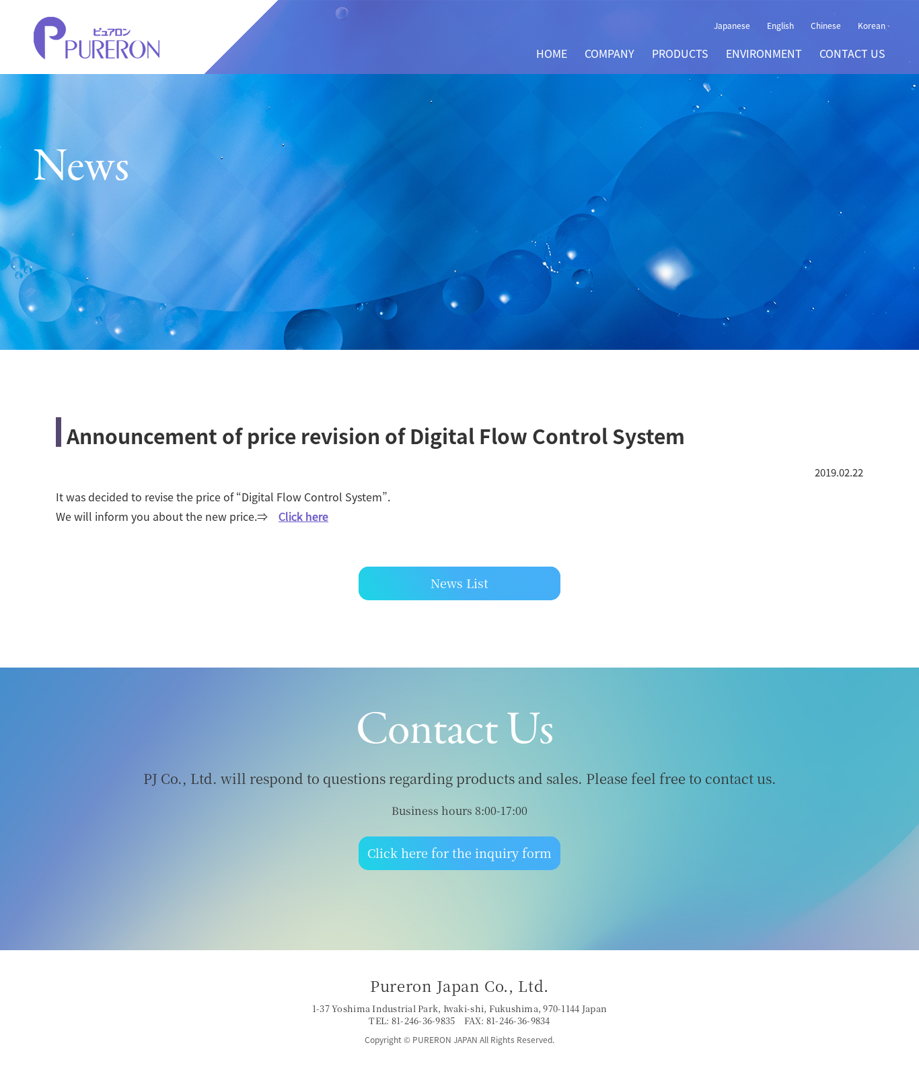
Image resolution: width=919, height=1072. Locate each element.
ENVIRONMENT (764, 53)
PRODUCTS (680, 53)
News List (459, 583)
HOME (551, 53)
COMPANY (609, 53)
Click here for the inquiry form (459, 852)
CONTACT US (852, 53)
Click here (303, 516)
